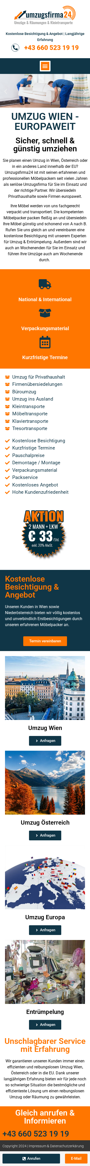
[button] (45, 66)
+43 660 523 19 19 (51, 47)
